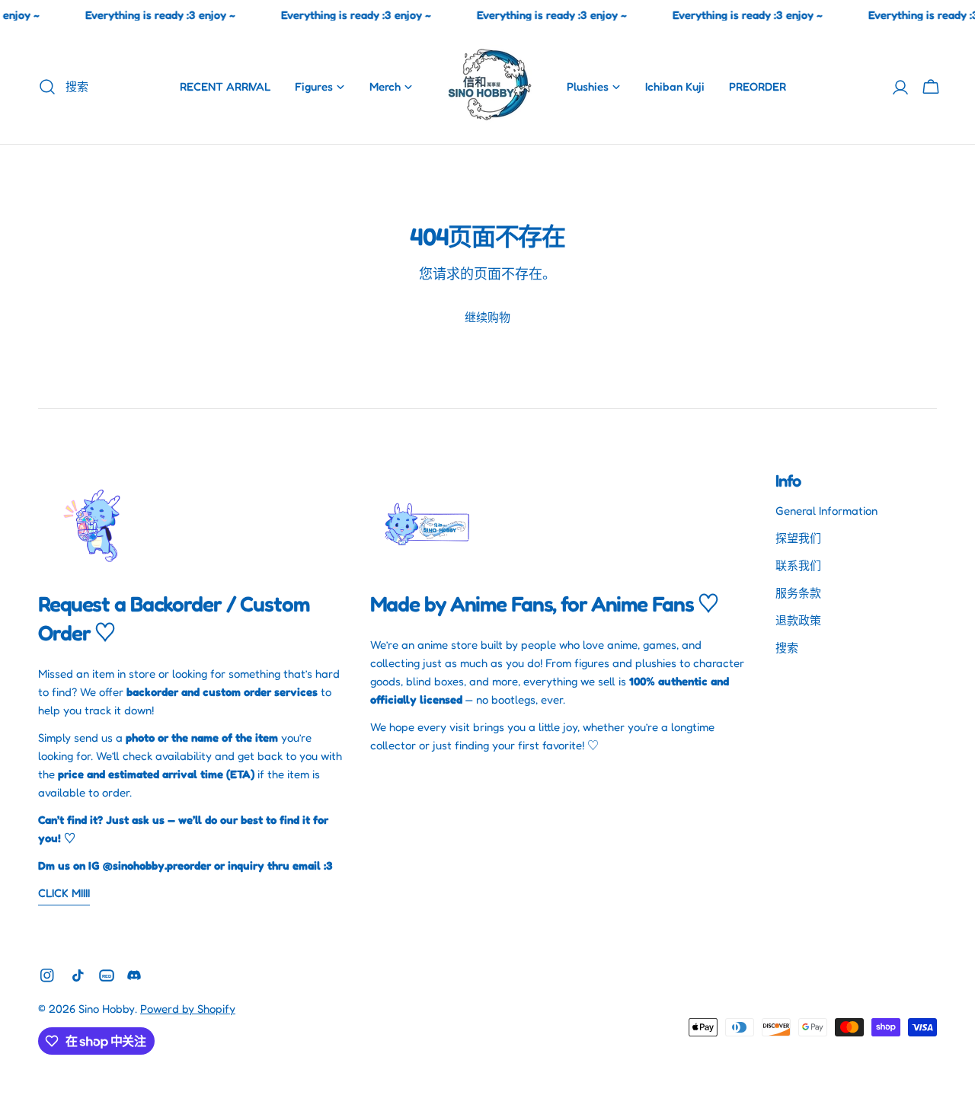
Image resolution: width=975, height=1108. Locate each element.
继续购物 (487, 317)
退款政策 (798, 620)
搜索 (786, 647)
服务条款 (798, 593)
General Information (826, 510)
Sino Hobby (106, 1008)
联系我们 (798, 565)
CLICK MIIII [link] (64, 893)
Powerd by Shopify (187, 1008)
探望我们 (798, 538)
